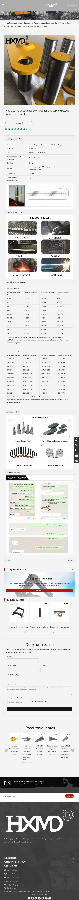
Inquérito (18, 123)
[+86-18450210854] (76, 450)
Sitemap (48, 891)
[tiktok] (49, 898)
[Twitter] (35, 898)
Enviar (39, 709)
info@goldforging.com (14, 885)
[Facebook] (29, 898)
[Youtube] (39, 898)
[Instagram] (42, 898)
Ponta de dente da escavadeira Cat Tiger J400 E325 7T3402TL (65, 751)
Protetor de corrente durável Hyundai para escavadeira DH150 (19, 627)
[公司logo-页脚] (39, 820)
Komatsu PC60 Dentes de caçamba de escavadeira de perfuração (52, 751)
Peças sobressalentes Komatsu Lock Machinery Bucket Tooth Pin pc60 (39, 627)
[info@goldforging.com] (76, 455)
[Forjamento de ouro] (76, 444)
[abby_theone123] (76, 460)
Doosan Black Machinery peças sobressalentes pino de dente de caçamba (59, 627)
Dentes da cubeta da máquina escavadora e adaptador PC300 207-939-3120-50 (14, 754)
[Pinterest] (46, 898)
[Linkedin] (32, 898)
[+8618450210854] (76, 439)
